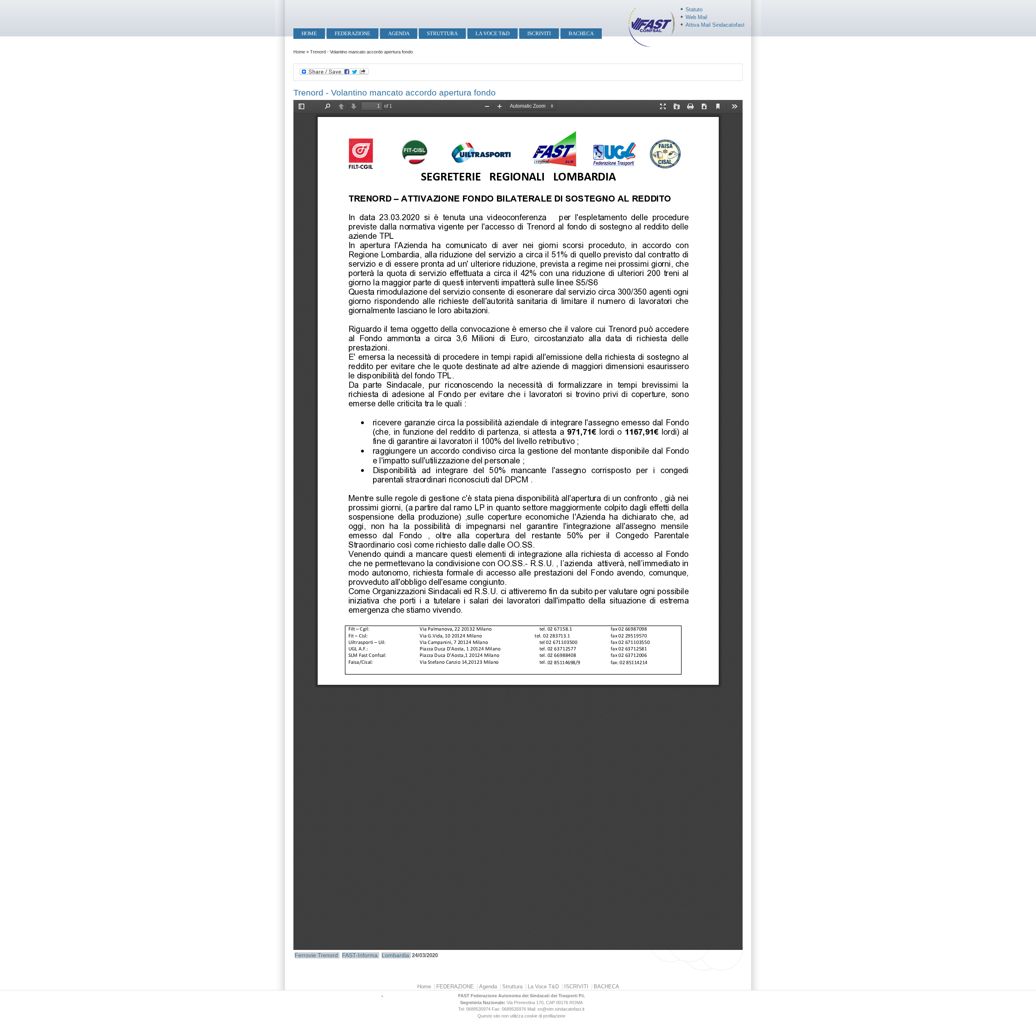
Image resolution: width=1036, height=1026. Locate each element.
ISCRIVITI (539, 33)
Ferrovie (305, 955)
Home (309, 33)
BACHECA (581, 33)
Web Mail (696, 17)
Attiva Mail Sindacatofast (715, 25)
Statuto (694, 9)
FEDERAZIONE (352, 33)
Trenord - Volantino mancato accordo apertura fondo (394, 92)
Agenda (399, 33)
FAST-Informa (360, 955)
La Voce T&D (493, 33)
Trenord (328, 955)
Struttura (442, 33)
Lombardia (395, 955)
